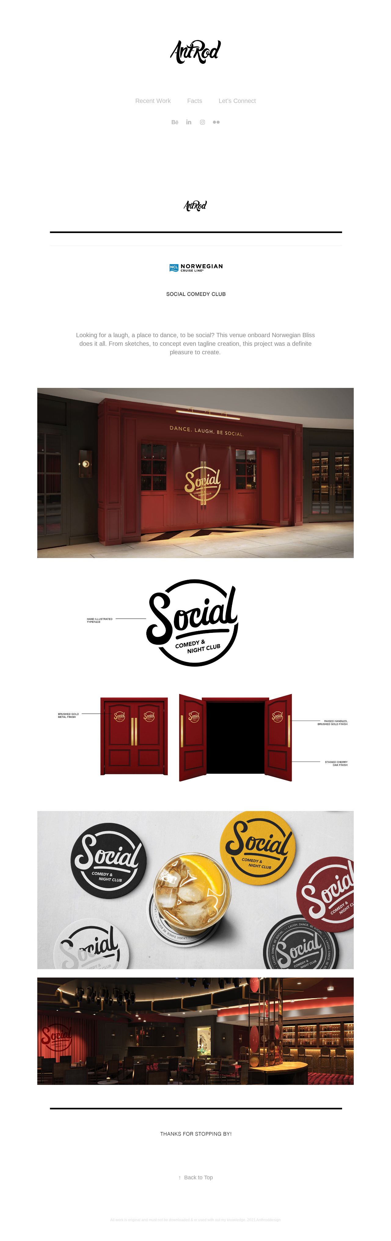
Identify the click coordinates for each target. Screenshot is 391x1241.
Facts (194, 100)
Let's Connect (237, 100)
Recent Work (153, 100)
